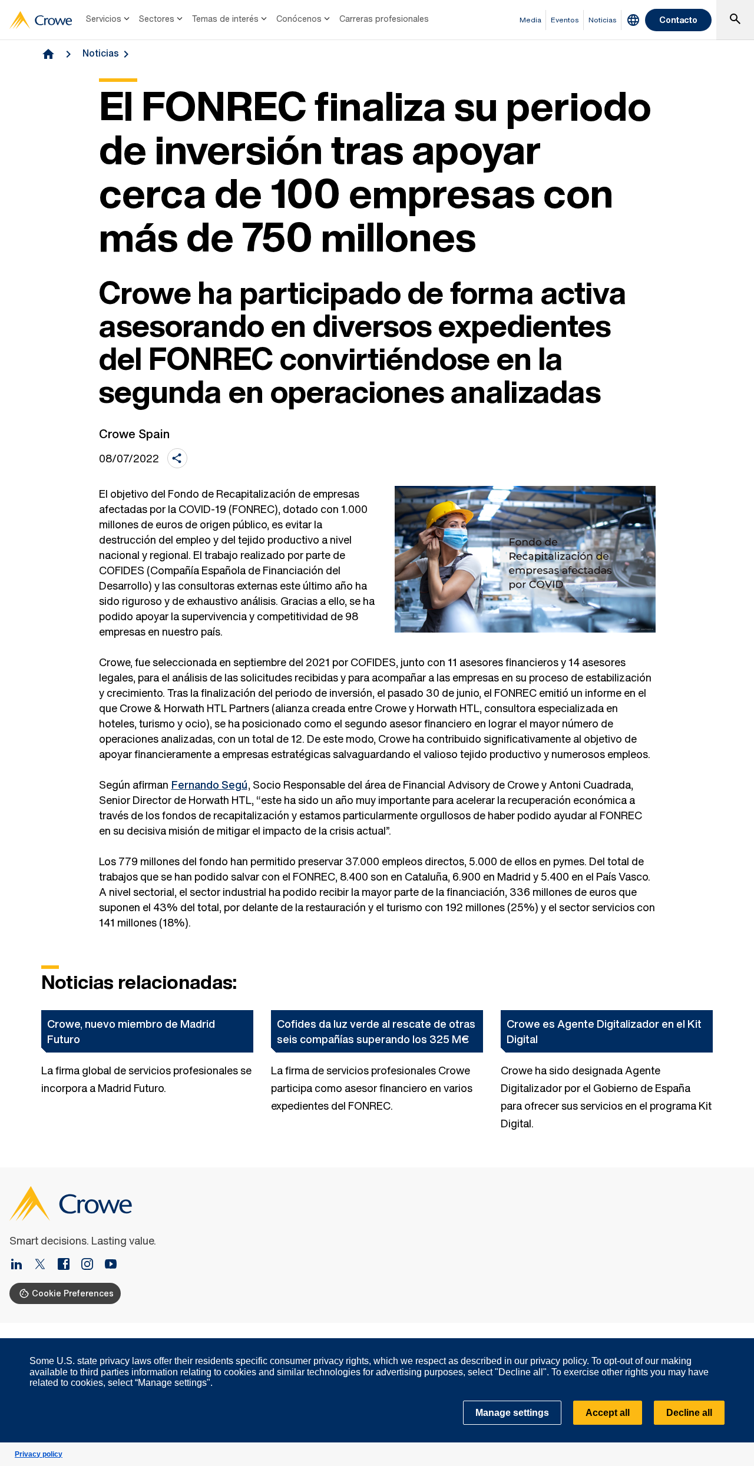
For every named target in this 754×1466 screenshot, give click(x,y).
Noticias (100, 53)
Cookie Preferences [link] (73, 1293)
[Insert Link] (21, 1265)
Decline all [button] (689, 1413)
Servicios (103, 18)
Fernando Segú (209, 784)
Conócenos (299, 18)
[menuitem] (109, 20)
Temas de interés (225, 18)
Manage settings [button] (512, 1413)
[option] (147, 1071)
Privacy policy (38, 1454)
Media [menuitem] (530, 20)
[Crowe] (40, 20)
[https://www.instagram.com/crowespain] (92, 1265)
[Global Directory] (633, 20)
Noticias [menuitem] (602, 20)
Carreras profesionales (384, 18)
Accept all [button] (608, 1413)
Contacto (678, 20)
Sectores (156, 18)
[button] (738, 1344)
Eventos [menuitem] (565, 20)
